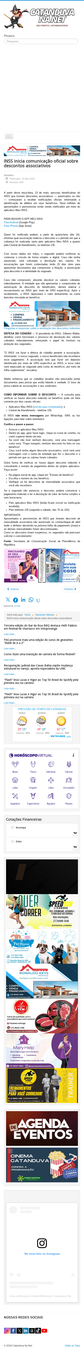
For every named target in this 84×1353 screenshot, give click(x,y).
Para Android (11, 222)
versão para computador (47, 406)
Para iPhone (11, 225)
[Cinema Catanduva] (42, 1164)
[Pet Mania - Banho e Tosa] (42, 946)
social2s (17, 606)
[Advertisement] (42, 87)
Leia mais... (10, 634)
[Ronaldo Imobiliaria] (42, 981)
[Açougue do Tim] (42, 1015)
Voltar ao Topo (72, 1345)
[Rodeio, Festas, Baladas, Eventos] (42, 1128)
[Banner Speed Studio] (42, 1085)
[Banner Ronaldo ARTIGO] (42, 313)
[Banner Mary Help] (42, 1050)
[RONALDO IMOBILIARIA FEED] (63, 565)
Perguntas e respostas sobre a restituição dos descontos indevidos (42, 328)
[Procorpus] (42, 876)
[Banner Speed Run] (42, 911)
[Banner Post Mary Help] (21, 565)
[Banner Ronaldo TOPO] (42, 150)
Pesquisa (9, 35)
